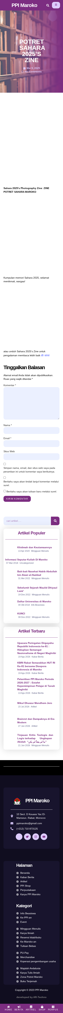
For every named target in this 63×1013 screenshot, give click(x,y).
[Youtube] (44, 836)
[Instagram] (35, 836)
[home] (8, 1006)
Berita (19, 1009)
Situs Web (9, 451)
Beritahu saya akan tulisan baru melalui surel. (31, 491)
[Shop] (42, 1006)
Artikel (31, 1009)
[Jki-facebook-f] (19, 836)
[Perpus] (53, 1006)
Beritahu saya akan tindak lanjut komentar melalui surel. (31, 483)
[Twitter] (27, 836)
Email (7, 438)
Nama (8, 425)
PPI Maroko (24, 5)
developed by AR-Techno (31, 997)
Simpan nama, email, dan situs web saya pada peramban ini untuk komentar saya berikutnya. (29, 470)
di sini (45, 355)
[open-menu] (56, 5)
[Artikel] (31, 1006)
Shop (42, 1009)
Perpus (53, 1009)
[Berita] (19, 1006)
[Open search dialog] (47, 5)
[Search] (55, 521)
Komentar (10, 385)
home (8, 1009)
